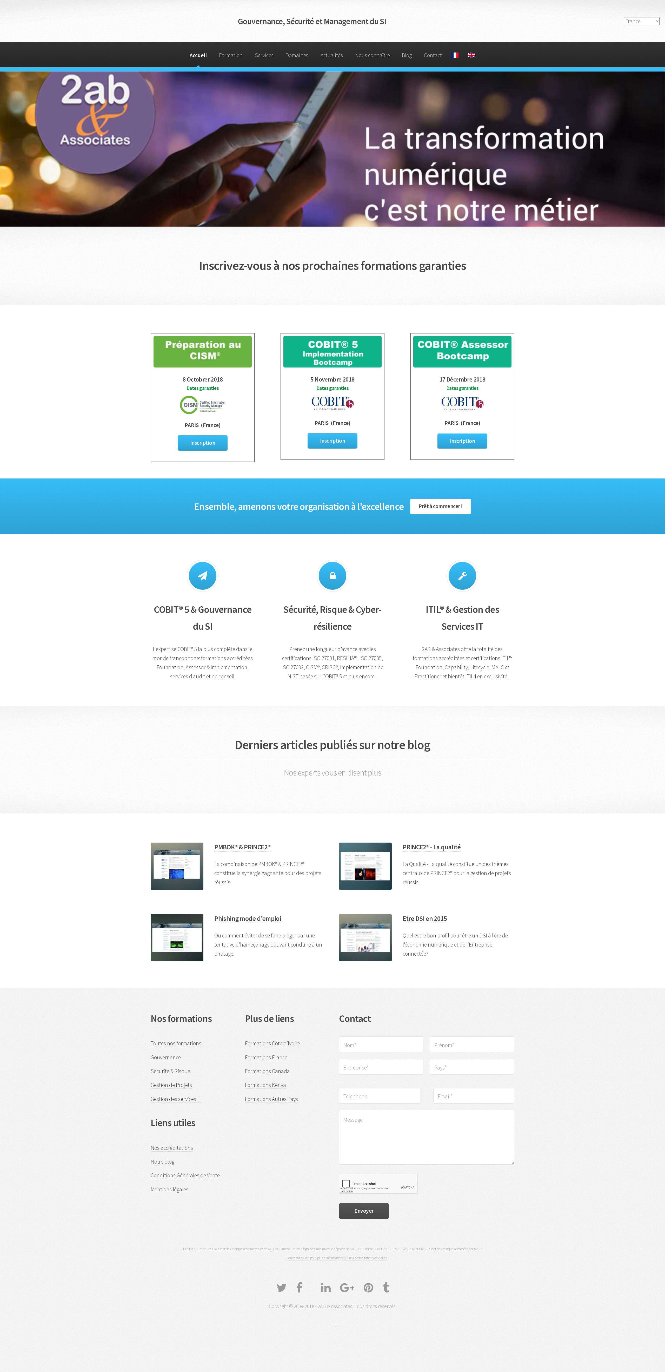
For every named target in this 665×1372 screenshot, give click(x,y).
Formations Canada (267, 1071)
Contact (433, 55)
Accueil (198, 55)
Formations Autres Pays (271, 1098)
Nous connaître (372, 55)
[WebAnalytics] (332, 1323)
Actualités (332, 55)
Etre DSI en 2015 (425, 918)
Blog (407, 55)
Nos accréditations (172, 1147)
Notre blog (162, 1161)
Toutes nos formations (176, 1043)
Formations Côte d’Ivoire (272, 1043)
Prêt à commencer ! (440, 506)
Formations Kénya (265, 1084)
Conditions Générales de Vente (185, 1175)
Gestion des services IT (176, 1098)
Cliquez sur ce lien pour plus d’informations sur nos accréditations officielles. (336, 1258)
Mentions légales (169, 1189)
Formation (231, 55)
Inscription (202, 442)
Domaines (296, 55)
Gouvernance (166, 1057)
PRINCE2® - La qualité (432, 847)
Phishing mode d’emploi (247, 918)
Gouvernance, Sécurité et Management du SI (312, 21)
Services (264, 55)
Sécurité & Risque (170, 1071)
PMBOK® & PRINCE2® (242, 847)
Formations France (266, 1057)
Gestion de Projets (171, 1084)
